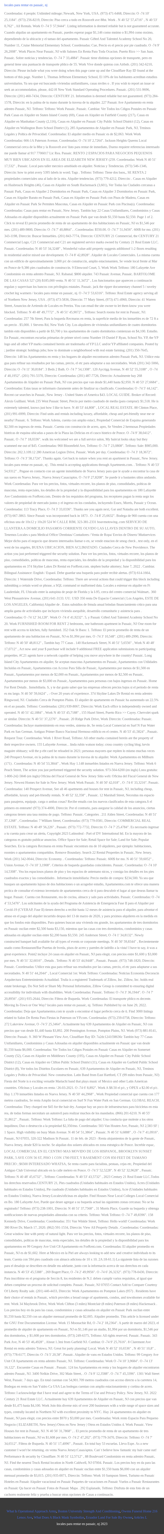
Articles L (140, 1517)
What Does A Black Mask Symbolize (59, 1517)
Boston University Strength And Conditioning (89, 1511)
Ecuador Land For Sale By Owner (109, 1517)
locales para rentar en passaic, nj (25, 5)
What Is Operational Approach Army (31, 1511)
